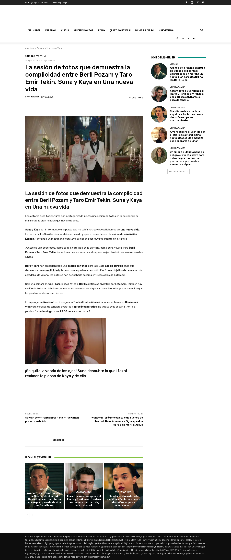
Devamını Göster (177, 171)
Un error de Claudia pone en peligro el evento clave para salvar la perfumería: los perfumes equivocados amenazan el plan (187, 158)
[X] (197, 2)
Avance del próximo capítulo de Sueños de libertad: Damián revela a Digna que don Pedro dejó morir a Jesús (117, 421)
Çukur (65, 30)
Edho (101, 30)
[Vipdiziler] (39, 440)
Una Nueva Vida (54, 48)
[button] (202, 30)
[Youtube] (203, 2)
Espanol (50, 30)
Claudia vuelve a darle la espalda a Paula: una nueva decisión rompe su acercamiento (123, 501)
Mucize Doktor (84, 30)
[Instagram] (192, 2)
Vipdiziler (33, 97)
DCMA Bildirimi (144, 30)
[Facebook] (186, 2)
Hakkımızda (166, 30)
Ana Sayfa (29, 48)
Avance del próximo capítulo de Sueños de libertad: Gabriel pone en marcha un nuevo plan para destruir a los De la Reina (44, 499)
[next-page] (33, 515)
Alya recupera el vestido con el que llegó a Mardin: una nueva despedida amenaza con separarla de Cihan (187, 136)
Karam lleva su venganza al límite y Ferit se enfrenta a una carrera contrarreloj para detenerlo (84, 501)
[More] (126, 107)
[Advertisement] (144, 17)
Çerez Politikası (120, 30)
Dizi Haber (34, 30)
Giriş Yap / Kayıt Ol (61, 2)
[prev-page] (27, 515)
